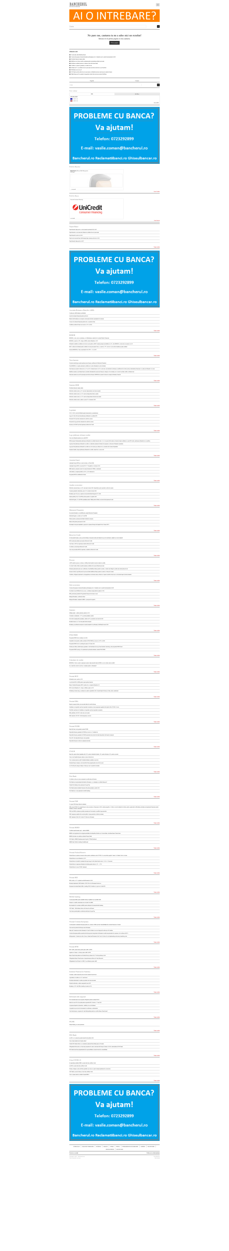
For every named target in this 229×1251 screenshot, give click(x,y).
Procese (72, 560)
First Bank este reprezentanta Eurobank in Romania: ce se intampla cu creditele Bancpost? (88, 782)
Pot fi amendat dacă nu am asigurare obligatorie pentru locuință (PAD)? (84, 999)
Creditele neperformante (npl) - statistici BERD (79, 830)
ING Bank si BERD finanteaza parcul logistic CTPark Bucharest (83, 839)
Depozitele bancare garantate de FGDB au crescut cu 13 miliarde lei (83, 732)
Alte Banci (137, 94)
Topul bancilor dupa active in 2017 (76, 241)
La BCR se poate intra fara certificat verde (78, 1065)
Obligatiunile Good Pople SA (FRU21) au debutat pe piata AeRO (83, 961)
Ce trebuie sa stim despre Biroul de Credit (78, 546)
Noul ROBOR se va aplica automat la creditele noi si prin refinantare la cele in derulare (87, 365)
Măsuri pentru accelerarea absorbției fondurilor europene (81, 518)
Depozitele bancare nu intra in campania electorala (79, 740)
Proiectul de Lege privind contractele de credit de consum (81, 421)
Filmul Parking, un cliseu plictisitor (76, 1024)
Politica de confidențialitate (153, 1153)
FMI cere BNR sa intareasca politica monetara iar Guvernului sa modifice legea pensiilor (88, 811)
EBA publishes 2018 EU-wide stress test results (79, 712)
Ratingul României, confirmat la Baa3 (77, 596)
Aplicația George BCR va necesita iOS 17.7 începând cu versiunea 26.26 (84, 465)
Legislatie (72, 410)
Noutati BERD (74, 827)
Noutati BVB (73, 947)
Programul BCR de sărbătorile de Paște (77, 474)
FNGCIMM (73, 635)
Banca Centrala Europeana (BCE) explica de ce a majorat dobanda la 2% (84, 685)
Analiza (105, 1146)
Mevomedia (157, 1158)
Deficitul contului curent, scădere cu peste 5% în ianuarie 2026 (82, 399)
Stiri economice (74, 585)
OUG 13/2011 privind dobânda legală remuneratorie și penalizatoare (83, 413)
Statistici (72, 610)
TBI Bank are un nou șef (76, 69)
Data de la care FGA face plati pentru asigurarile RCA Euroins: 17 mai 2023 (85, 1002)
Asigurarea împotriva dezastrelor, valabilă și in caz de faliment (82, 1005)
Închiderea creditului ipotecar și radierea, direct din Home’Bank (84, 63)
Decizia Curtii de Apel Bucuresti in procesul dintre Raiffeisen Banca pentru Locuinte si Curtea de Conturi (91, 571)
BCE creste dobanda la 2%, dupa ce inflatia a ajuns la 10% (81, 687)
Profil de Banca (74, 196)
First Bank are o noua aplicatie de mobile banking (79, 790)
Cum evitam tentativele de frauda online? (77, 1040)
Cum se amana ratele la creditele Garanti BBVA (79, 1074)
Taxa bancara (73, 360)
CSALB (72, 751)
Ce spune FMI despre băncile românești (77, 804)
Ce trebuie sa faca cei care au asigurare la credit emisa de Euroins (83, 779)
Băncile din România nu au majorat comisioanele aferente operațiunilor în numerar (86, 318)
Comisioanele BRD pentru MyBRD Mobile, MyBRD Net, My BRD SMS (85, 899)
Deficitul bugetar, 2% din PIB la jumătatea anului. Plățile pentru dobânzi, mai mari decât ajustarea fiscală (91, 499)
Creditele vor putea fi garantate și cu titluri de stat (81, 65)
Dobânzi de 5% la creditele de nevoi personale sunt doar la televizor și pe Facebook (88, 67)
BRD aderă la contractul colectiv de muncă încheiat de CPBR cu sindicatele (85, 468)
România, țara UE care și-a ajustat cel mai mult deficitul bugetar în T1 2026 (85, 493)
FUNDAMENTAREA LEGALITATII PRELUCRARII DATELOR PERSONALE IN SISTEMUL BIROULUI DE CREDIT (96, 537)
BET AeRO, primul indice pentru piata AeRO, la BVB (80, 949)
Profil (118, 1146)
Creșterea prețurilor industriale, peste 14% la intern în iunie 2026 (83, 490)
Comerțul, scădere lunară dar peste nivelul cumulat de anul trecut (82, 974)
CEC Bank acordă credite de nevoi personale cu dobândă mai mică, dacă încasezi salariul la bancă (91, 72)
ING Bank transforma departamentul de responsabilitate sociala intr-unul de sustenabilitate (88, 1049)
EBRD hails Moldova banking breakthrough (78, 842)
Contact (137, 81)
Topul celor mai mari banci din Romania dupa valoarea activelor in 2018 (84, 238)
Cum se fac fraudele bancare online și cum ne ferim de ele (81, 757)
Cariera (143, 1146)
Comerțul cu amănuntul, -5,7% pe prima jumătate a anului (81, 615)
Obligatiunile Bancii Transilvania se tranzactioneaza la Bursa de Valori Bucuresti (86, 958)
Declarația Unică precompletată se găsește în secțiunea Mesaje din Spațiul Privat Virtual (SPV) (89, 524)
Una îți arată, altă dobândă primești (78, 54)
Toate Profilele (157, 191)
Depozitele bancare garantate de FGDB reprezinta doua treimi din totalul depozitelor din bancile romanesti (91, 735)
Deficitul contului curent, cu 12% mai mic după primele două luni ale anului (85, 396)
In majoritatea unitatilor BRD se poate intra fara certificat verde (82, 1063)
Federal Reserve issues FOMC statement (78, 867)
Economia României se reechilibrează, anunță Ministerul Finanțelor (83, 513)
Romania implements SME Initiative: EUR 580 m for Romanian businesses (85, 883)
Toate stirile (157, 247)
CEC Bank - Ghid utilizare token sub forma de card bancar (81, 908)
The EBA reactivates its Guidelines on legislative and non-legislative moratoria (85, 710)
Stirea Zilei (76, 1146)
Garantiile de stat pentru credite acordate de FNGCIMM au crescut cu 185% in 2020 (87, 640)
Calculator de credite (76, 660)
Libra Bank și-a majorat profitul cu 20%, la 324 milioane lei (81, 471)
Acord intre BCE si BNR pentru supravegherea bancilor (81, 682)
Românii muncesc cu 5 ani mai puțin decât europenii (80, 621)
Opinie (112, 1146)
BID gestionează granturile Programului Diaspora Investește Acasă (83, 593)
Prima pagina (114, 42)
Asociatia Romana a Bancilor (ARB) (81, 310)
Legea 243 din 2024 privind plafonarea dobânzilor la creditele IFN (83, 415)
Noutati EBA (73, 701)
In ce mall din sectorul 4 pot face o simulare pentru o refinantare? (83, 665)
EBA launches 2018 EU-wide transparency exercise (80, 715)
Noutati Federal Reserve (77, 852)
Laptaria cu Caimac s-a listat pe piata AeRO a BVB (80, 952)
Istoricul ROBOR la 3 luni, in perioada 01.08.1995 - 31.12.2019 (82, 349)
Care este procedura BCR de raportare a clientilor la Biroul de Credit (83, 549)
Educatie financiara (88, 1146)
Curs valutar (73, 91)
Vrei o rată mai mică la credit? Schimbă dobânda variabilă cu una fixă (83, 760)
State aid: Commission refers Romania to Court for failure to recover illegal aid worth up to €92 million (91, 930)
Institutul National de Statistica (79, 972)
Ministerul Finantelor (76, 510)
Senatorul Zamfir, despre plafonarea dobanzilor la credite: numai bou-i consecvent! (86, 449)
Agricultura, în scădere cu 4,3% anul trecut (78, 977)
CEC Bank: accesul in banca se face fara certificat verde (81, 1071)
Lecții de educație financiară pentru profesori (78, 315)
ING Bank (72, 1035)
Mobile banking (74, 897)
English (92, 81)
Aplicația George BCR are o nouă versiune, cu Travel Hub (81, 463)
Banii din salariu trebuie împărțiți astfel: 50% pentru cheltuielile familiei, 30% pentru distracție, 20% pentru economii (93, 754)
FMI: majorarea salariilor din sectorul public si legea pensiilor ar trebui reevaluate (86, 814)
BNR (92, 94)
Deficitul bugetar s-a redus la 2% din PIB (78, 515)
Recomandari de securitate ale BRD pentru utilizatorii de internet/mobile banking (86, 905)
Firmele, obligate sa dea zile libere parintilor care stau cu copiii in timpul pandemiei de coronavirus (90, 1068)
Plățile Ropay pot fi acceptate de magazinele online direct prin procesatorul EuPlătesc (89, 74)
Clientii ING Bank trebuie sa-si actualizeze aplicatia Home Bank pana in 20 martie (86, 1043)
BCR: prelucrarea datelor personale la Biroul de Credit (80, 540)
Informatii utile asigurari (77, 997)
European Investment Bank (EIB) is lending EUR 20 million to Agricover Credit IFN (87, 886)
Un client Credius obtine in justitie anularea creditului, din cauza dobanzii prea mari (86, 565)
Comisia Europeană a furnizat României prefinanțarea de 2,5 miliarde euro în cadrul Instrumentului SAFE (93, 56)
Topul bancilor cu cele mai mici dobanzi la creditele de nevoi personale (84, 232)
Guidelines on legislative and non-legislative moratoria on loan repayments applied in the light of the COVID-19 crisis (94, 707)
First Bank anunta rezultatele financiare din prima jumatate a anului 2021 (84, 787)
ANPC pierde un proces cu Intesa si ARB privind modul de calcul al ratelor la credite (87, 562)
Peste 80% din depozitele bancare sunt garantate (79, 737)
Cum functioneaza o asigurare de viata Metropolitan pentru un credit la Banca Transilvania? (88, 1011)
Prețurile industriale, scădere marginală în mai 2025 (80, 983)
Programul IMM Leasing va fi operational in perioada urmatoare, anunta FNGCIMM (87, 649)
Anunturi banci (74, 460)
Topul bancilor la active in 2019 (76, 235)
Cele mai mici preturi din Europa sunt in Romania (79, 927)
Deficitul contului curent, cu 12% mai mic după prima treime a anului (83, 393)
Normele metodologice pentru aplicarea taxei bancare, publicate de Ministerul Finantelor (87, 363)
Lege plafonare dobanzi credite (79, 435)
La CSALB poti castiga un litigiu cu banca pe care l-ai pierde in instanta (84, 765)
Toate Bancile (157, 220)
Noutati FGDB (74, 726)
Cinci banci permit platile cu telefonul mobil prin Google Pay (82, 911)
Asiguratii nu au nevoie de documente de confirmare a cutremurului (83, 1008)
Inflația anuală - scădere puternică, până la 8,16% (79, 612)
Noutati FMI (73, 801)
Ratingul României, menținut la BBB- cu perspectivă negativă (82, 599)
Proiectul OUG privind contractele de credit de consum (80, 418)
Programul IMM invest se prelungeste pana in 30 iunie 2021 (82, 643)
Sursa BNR (156, 102)
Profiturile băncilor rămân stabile (78, 59)
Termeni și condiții (73, 1153)
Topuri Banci (73, 226)
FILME (72, 1021)
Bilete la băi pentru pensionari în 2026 (77, 521)
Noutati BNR (151, 1146)
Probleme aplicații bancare (130, 1146)
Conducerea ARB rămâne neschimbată (77, 313)
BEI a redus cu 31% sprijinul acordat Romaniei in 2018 (81, 880)
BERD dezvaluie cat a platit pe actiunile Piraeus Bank (80, 836)
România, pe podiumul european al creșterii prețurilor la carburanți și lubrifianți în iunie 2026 (88, 624)
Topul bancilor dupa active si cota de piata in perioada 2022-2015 (83, 229)
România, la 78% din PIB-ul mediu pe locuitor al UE (80, 986)
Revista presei (110, 1149)
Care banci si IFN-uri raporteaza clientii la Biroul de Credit (81, 543)
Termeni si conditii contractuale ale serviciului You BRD (81, 902)
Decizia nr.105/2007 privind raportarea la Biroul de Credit (81, 424)
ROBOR (72, 335)
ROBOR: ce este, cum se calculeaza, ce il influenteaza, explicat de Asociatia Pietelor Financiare (89, 338)
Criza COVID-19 (75, 1060)
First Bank (72, 776)
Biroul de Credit (74, 535)
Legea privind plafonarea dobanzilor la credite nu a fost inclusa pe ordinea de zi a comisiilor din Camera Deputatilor (93, 446)
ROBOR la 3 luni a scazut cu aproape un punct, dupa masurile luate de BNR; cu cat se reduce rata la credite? (92, 662)
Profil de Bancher (74, 167)
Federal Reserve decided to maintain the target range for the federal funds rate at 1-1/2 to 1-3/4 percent (90, 861)
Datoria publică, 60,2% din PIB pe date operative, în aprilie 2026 (83, 496)
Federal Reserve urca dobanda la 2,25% (77, 858)
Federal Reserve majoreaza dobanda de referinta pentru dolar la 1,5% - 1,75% (85, 864)
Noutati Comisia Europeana (78, 922)
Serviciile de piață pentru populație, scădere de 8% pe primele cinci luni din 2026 (86, 618)
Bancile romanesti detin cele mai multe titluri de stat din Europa (82, 704)
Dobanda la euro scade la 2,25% (76, 679)
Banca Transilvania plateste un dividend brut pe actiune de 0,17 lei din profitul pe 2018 (87, 955)
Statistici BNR (74, 385)
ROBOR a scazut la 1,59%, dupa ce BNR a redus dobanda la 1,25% (83, 340)
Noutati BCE (73, 676)
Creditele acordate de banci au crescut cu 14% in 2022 (80, 324)
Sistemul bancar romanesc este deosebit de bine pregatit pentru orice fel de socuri (86, 762)
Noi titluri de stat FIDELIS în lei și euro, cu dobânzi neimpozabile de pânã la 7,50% (87, 590)
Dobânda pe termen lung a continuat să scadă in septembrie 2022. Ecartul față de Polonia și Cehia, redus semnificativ (94, 690)
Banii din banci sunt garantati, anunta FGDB (78, 729)
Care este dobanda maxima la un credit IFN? (78, 438)
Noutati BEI (73, 877)
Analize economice (75, 485)
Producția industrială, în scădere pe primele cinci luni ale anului (82, 980)
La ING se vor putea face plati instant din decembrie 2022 (81, 1037)
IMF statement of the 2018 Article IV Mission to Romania (81, 817)
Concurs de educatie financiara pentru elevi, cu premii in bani (82, 321)
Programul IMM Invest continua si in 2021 (78, 637)
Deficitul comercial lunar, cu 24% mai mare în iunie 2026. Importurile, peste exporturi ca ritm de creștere (91, 487)
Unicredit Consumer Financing (76, 209)
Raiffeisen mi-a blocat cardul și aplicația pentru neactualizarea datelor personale (87, 61)
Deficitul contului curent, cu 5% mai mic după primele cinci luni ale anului (84, 390)
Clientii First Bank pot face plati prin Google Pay (79, 784)
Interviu (98, 1146)
